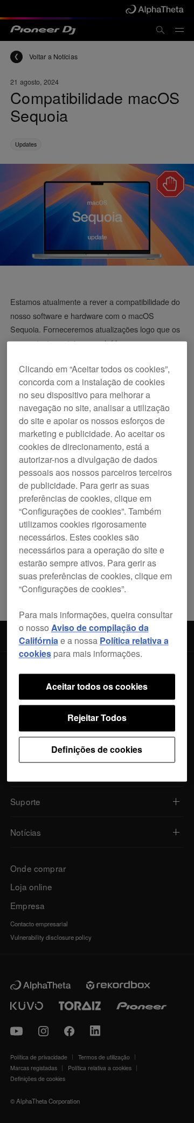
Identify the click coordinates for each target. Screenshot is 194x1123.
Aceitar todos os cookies (97, 686)
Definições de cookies (96, 749)
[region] (97, 561)
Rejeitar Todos (97, 718)
